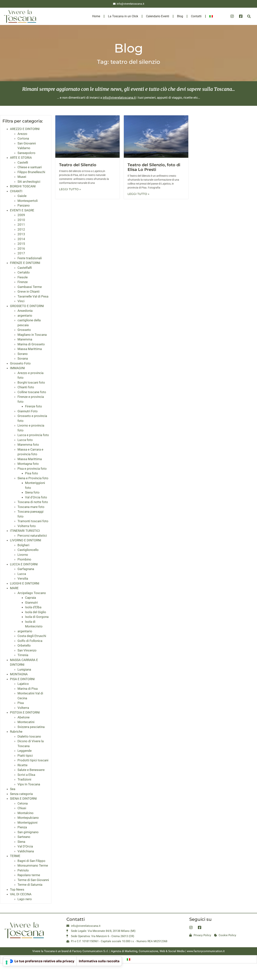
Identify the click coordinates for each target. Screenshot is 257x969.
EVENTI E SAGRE (22, 210)
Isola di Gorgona (37, 617)
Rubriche (16, 731)
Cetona (22, 803)
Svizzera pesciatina (31, 727)
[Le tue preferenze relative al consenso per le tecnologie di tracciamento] (6, 962)
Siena (21, 842)
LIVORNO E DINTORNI (25, 540)
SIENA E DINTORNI (23, 798)
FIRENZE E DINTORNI (25, 263)
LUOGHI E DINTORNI (24, 583)
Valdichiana (25, 851)
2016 (21, 248)
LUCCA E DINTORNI (24, 564)
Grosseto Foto (20, 363)
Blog (180, 16)
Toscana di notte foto (32, 502)
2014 (21, 239)
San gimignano (28, 832)
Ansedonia (25, 310)
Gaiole (22, 196)
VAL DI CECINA (20, 894)
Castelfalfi (24, 268)
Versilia (22, 578)
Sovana (22, 358)
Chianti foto (25, 387)
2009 (21, 215)
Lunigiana (24, 669)
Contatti (196, 16)
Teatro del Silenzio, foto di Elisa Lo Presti (154, 167)
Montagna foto (28, 464)
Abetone (23, 717)
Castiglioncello (28, 550)
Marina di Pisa (27, 688)
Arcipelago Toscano (31, 593)
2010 (21, 220)
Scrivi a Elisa (26, 775)
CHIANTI (16, 191)
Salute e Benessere (31, 770)
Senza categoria (21, 794)
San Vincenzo (26, 650)
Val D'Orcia (25, 846)
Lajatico (23, 684)
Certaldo (23, 272)
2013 (21, 234)
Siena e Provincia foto (32, 478)
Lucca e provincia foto (33, 435)
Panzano (23, 205)
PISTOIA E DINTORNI (25, 712)
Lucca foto (25, 440)
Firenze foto (33, 406)
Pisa (20, 703)
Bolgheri (23, 545)
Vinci (20, 301)
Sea (12, 789)
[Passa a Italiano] (128, 959)
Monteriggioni (27, 822)
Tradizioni (24, 779)
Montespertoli (27, 201)
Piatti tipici (25, 755)
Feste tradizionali (29, 258)
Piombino (24, 559)
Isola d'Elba (33, 607)
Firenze (22, 282)
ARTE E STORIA (21, 157)
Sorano (22, 354)
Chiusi (21, 808)
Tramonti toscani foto (32, 521)
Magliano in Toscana (32, 335)
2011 (21, 224)
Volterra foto (26, 526)
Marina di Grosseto (31, 344)
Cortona (23, 138)
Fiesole (22, 277)
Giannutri (31, 602)
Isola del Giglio (35, 612)
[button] (249, 16)
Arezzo (22, 134)
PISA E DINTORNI (22, 679)
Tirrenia (22, 655)
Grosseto (24, 330)
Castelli (22, 162)
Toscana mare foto (30, 507)
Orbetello (24, 645)
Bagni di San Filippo (31, 861)
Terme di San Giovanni (33, 880)
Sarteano (23, 837)
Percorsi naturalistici (32, 535)
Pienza (22, 827)
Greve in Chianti (28, 291)
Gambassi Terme (29, 287)
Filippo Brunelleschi (31, 172)
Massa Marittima (29, 349)
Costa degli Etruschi (31, 636)
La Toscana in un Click (123, 16)
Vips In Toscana (28, 784)
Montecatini (25, 722)
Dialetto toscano (29, 736)
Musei (21, 177)
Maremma (24, 339)
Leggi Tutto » (70, 189)
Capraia (30, 597)
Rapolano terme (28, 875)
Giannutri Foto (27, 411)
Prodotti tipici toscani (32, 760)
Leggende (24, 751)
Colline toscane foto (31, 392)
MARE (14, 588)
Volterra (23, 708)
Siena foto (32, 492)
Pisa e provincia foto (32, 468)
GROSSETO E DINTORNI (27, 306)
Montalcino (25, 813)
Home (96, 16)
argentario (24, 315)
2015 (21, 244)
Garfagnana (25, 569)
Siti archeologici (28, 181)
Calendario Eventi (157, 16)
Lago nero (24, 899)
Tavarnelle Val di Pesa (32, 296)
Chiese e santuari (29, 167)
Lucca (21, 574)
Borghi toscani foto (31, 382)
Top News (17, 889)
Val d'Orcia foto (36, 497)
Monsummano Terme (32, 865)
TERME (15, 856)
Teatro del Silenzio (77, 164)
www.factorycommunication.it (206, 951)
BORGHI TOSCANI (23, 186)
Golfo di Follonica (29, 641)
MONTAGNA (19, 674)
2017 (21, 253)
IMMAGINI (17, 368)
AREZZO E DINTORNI (25, 129)
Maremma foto (28, 444)
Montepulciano (28, 818)
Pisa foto (31, 473)
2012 (21, 229)
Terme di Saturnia (29, 884)
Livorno (22, 555)
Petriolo (23, 870)
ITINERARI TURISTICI (25, 531)
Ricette (22, 765)
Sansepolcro (26, 153)
